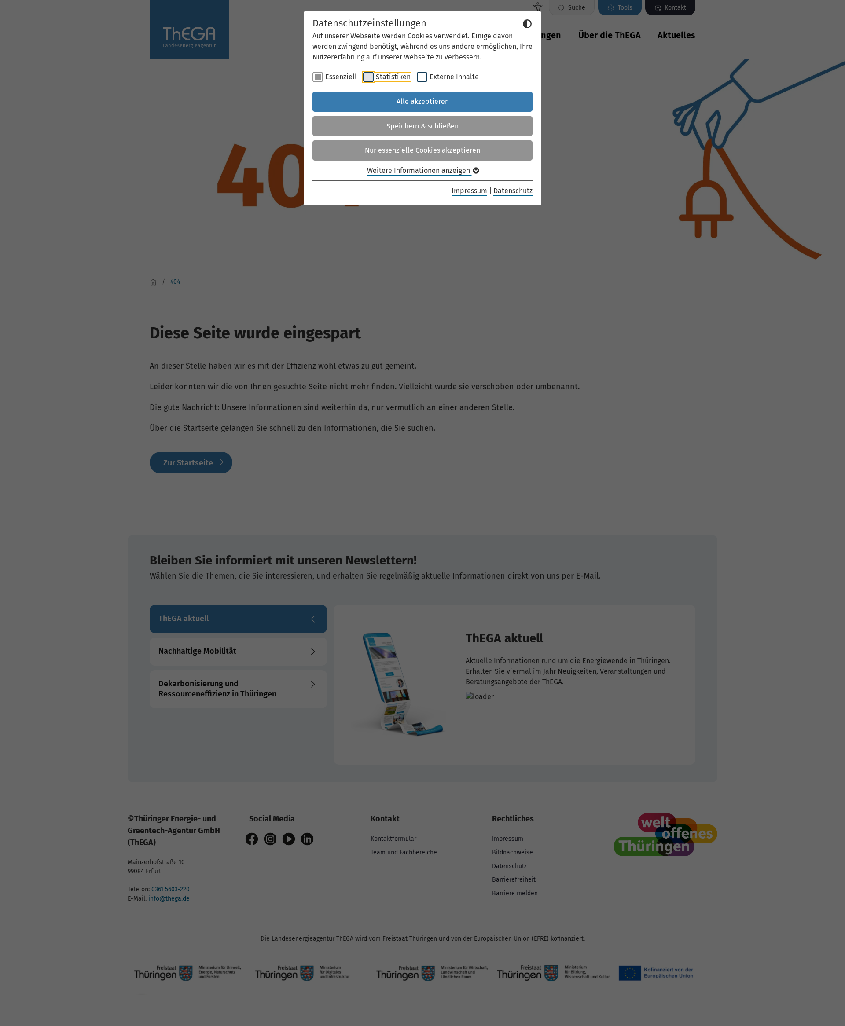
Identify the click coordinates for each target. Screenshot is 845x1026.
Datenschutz (513, 191)
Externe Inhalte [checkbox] (454, 77)
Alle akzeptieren (423, 101)
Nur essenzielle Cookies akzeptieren (422, 150)
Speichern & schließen (422, 126)
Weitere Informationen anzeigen (419, 170)
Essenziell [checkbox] (341, 77)
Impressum (469, 191)
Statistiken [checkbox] (393, 77)
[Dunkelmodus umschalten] (527, 23)
